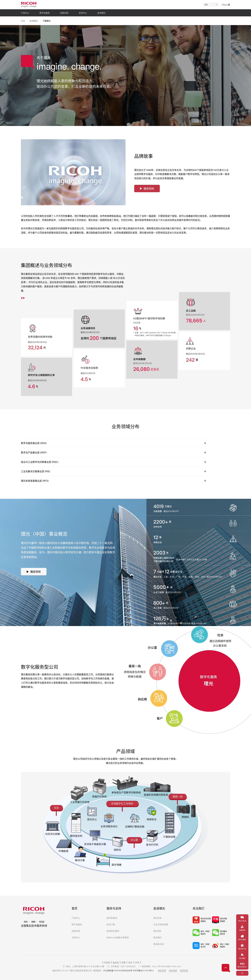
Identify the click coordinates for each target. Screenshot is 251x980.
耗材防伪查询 (113, 930)
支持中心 (76, 937)
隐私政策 (162, 970)
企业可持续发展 (160, 924)
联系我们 (157, 937)
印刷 (123, 962)
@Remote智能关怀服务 (118, 937)
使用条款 (184, 970)
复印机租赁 (112, 917)
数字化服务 (77, 924)
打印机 (107, 962)
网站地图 (173, 970)
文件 (130, 962)
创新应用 (76, 930)
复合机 (116, 962)
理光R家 (157, 930)
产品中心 (76, 917)
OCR (137, 962)
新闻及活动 (158, 943)
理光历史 (157, 917)
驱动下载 (111, 924)
